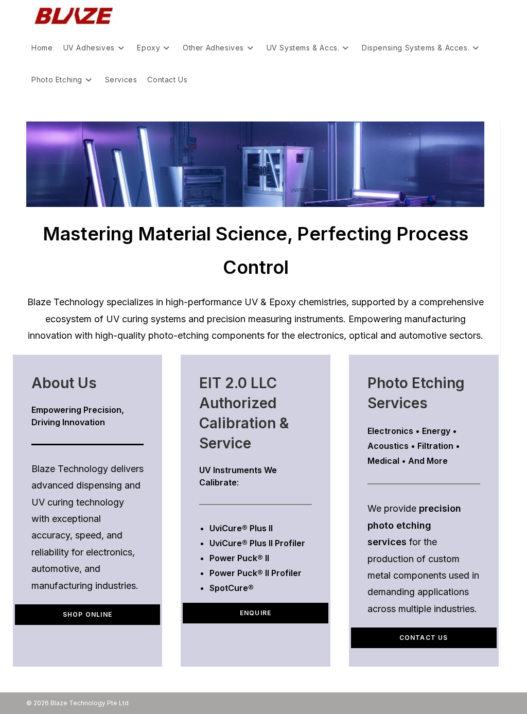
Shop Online (87, 614)
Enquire (255, 613)
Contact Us (423, 637)
